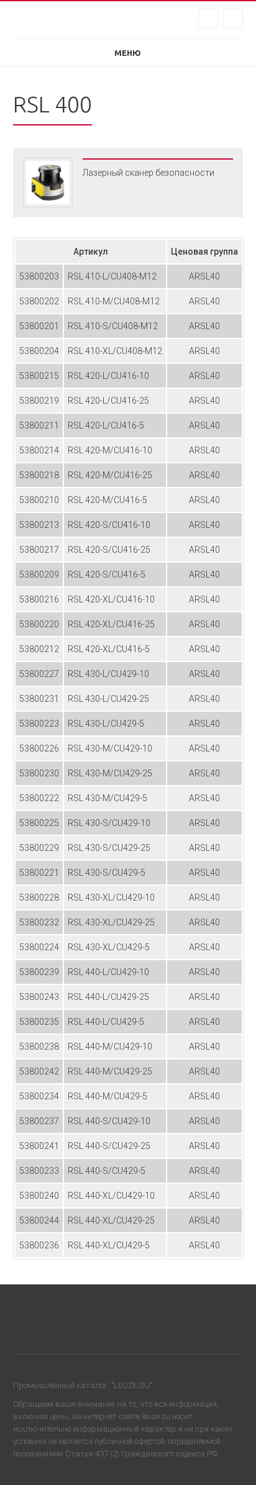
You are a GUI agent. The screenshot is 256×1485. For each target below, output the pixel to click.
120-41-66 (233, 19)
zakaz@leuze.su (208, 19)
